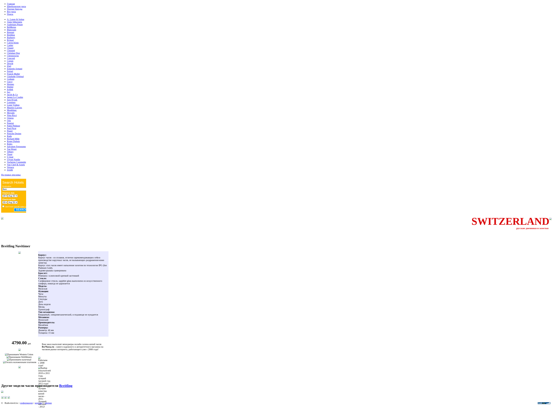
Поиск (10, 14)
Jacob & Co (12, 94)
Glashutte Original (15, 76)
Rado (9, 136)
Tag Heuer (12, 149)
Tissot (9, 154)
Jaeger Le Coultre (15, 97)
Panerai (10, 123)
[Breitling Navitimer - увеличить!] (19, 253)
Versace (10, 167)
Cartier (10, 45)
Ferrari (10, 71)
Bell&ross (11, 27)
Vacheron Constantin (16, 162)
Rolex (9, 144)
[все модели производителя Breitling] (19, 367)
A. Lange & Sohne (15, 19)
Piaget (10, 131)
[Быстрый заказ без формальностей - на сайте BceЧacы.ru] (2, 392)
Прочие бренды (14, 9)
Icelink (10, 89)
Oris (9, 120)
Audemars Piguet (15, 24)
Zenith (10, 170)
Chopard (11, 50)
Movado (11, 113)
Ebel (9, 66)
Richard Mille (13, 139)
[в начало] (5, 398)
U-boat (10, 157)
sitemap (48, 403)
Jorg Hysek (12, 100)
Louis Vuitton (13, 105)
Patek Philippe (13, 126)
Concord (11, 58)
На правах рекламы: (11, 175)
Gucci (9, 81)
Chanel (10, 48)
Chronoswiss (13, 55)
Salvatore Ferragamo (16, 146)
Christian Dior (13, 53)
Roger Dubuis (13, 141)
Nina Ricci (12, 115)
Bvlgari (10, 40)
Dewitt (10, 63)
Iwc (8, 92)
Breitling (11, 35)
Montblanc (12, 110)
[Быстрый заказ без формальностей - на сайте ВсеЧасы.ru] (19, 350)
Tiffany (10, 152)
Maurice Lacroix (14, 107)
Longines (11, 102)
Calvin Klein (13, 43)
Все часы (11, 11)
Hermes (10, 84)
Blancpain (11, 30)
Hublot (10, 87)
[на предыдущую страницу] (2, 398)
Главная (11, 4)
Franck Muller (13, 74)
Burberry (11, 37)
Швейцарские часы (16, 6)
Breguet (10, 32)
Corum (10, 61)
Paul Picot (11, 128)
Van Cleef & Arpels (16, 164)
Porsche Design (14, 133)
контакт (39, 403)
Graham (10, 79)
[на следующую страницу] (8, 398)
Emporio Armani (14, 68)
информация (26, 403)
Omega (10, 118)
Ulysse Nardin (13, 159)
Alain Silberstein (14, 22)
